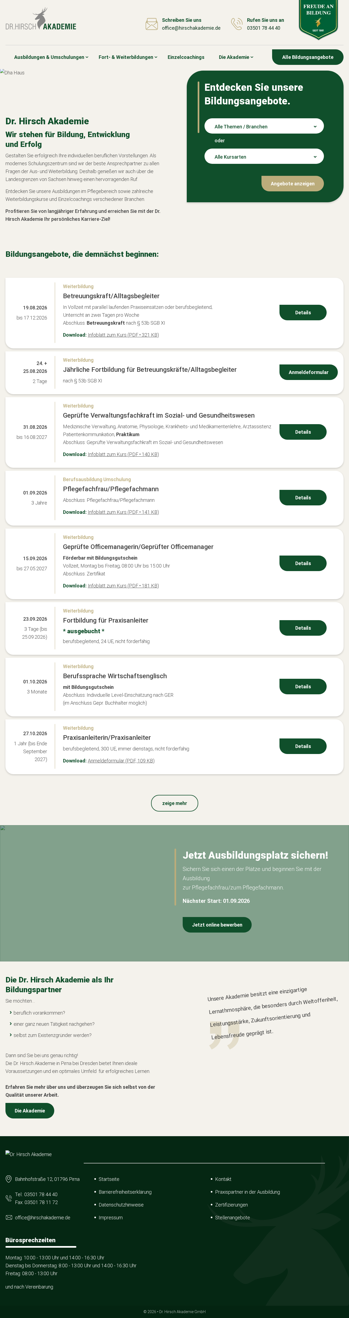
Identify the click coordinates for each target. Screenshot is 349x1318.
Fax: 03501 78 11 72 (36, 1202)
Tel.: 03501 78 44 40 (36, 1194)
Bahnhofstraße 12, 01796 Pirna (47, 1179)
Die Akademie (30, 1111)
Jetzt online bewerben (217, 925)
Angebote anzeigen (293, 183)
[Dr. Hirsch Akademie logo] (40, 18)
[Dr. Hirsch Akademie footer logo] (28, 1159)
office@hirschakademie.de (42, 1217)
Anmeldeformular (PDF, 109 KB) (121, 761)
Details (303, 312)
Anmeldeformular (309, 372)
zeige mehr (174, 803)
